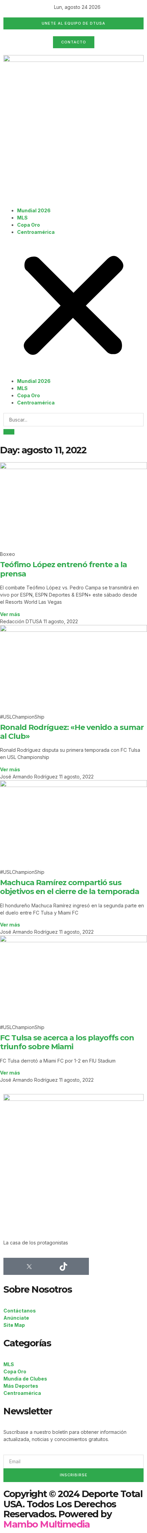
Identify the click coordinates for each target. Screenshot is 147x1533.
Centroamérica (36, 232)
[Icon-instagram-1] (46, 1266)
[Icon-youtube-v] (80, 1266)
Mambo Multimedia (46, 1524)
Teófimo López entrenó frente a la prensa (63, 569)
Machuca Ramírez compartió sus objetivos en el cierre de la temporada (69, 887)
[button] (73, 306)
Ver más (10, 614)
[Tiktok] (63, 1266)
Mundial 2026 (34, 210)
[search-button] (8, 432)
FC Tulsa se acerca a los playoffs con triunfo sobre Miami (67, 1042)
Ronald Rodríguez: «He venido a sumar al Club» (72, 732)
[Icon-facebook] (12, 1266)
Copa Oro (28, 225)
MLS (22, 218)
